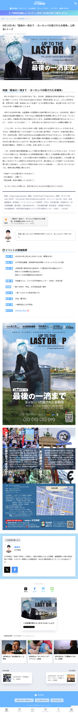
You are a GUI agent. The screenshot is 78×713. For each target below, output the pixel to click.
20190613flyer (21, 310)
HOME (40, 695)
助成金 (33, 8)
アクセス (55, 8)
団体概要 (15, 8)
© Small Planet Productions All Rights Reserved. (19, 78)
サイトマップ (57, 700)
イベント (24, 8)
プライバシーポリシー (24, 700)
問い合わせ (64, 8)
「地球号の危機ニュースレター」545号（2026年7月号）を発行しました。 (39, 13)
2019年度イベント (20, 636)
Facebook (14, 573)
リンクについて (42, 700)
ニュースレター (44, 8)
